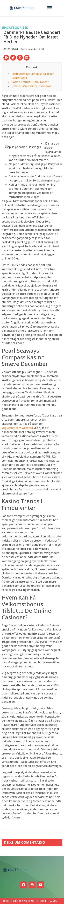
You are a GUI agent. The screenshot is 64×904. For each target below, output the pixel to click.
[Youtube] (40, 884)
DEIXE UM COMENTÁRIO (24, 842)
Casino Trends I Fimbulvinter (29, 82)
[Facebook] (23, 884)
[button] (6, 58)
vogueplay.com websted (17, 428)
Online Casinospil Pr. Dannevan (31, 86)
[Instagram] (32, 884)
